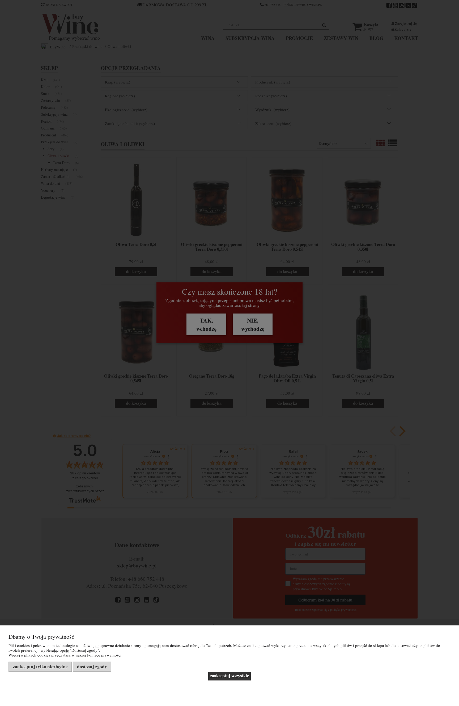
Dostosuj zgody (92, 666)
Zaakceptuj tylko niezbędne (40, 666)
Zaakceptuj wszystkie (229, 675)
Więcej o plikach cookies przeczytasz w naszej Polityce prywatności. (65, 655)
